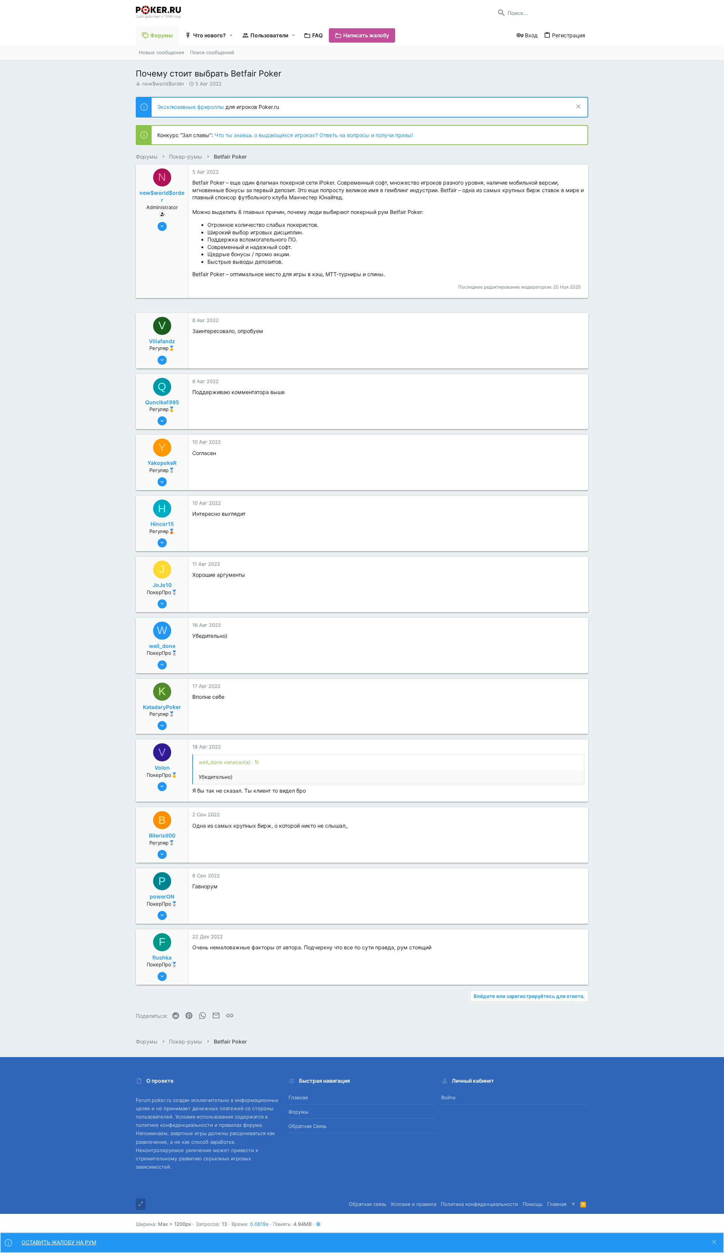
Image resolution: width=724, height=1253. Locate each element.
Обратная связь (307, 1126)
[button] (231, 35)
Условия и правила (413, 1204)
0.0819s (259, 1224)
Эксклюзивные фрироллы (191, 107)
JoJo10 (162, 585)
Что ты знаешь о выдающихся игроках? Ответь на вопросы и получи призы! (314, 135)
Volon (162, 767)
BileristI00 (162, 835)
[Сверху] (573, 1204)
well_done (162, 646)
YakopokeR (161, 463)
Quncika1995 (162, 402)
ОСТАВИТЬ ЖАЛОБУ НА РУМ (58, 1242)
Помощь (533, 1204)
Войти (448, 1097)
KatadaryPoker (162, 707)
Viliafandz (162, 341)
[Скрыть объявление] (577, 107)
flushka (162, 957)
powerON (162, 896)
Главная (298, 1097)
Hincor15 (162, 524)
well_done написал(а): (225, 762)
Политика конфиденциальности (479, 1204)
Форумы (298, 1112)
